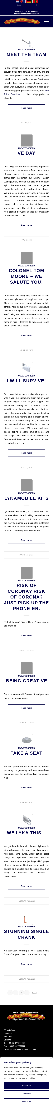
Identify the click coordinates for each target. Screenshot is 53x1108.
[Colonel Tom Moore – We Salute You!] (27, 258)
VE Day (26, 153)
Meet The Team (26, 54)
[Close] (51, 1058)
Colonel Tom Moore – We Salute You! (26, 276)
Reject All (26, 1101)
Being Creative (26, 680)
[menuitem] (27, 5)
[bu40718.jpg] (27, 42)
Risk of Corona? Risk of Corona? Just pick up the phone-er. (26, 597)
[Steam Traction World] (22, 21)
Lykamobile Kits (26, 498)
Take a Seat (26, 753)
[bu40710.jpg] (27, 368)
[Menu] (45, 21)
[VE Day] (27, 140)
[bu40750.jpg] (27, 820)
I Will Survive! (26, 380)
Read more (26, 108)
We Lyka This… (26, 832)
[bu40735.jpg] (27, 740)
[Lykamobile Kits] (27, 485)
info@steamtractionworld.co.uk (23, 1049)
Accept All (26, 1085)
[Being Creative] (27, 668)
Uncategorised (26, 50)
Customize (27, 1093)
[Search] (38, 21)
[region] (26, 1082)
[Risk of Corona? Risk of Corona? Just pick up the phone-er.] (27, 573)
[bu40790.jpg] (27, 919)
